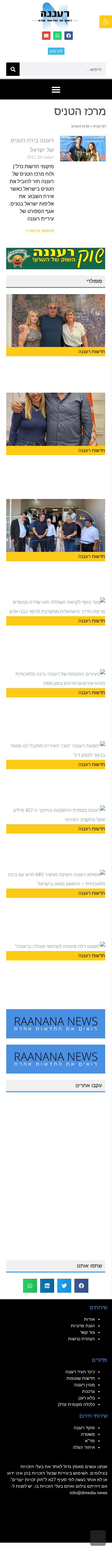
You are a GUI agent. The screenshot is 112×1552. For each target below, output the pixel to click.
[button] (106, 22)
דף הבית (99, 126)
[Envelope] (46, 35)
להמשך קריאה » (40, 231)
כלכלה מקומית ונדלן (76, 1404)
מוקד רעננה (84, 1427)
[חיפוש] (13, 69)
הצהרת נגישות (81, 1338)
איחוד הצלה (84, 1447)
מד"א (90, 1440)
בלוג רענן (86, 1397)
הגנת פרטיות (83, 1325)
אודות (89, 1319)
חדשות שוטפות (81, 1378)
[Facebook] (68, 35)
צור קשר (87, 1332)
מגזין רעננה (84, 1384)
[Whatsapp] (57, 35)
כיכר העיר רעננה (80, 1371)
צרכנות (88, 1391)
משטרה (88, 1434)
